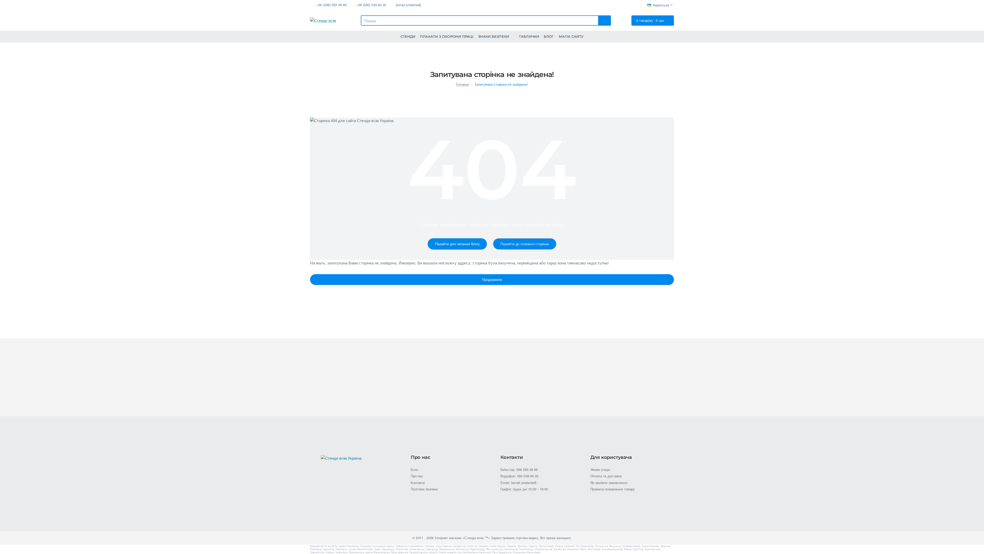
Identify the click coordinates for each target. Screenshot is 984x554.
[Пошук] (604, 20)
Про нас (420, 457)
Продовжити (492, 280)
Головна (462, 84)
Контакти (511, 457)
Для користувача (611, 457)
